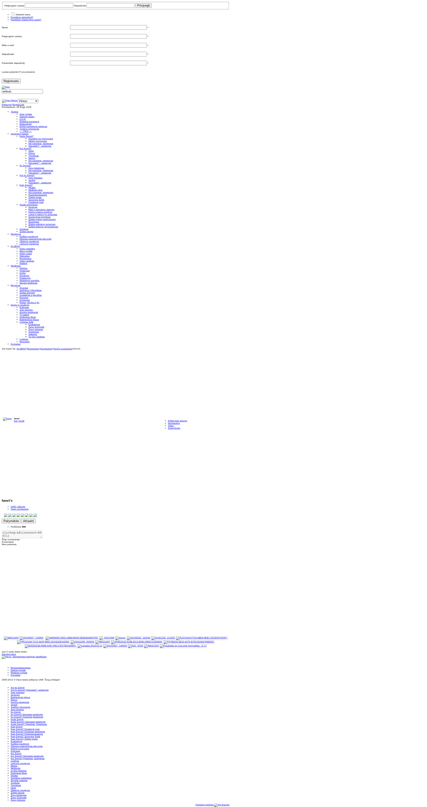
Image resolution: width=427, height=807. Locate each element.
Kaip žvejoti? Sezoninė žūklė (25, 736)
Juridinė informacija (20, 707)
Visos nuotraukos (19, 509)
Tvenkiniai (16, 785)
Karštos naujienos (20, 744)
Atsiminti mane (23, 14)
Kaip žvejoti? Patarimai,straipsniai (28, 731)
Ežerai (14, 700)
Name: (5, 27)
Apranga (15, 695)
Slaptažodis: (8, 54)
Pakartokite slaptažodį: (13, 63)
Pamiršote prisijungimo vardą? (26, 19)
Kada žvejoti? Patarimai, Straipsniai (29, 724)
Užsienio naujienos (20, 790)
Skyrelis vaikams (19, 780)
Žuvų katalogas (18, 795)
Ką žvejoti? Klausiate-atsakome (27, 714)
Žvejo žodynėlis (18, 797)
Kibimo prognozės (20, 748)
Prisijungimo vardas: (12, 36)
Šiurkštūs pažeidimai (21, 778)
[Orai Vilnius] (9, 100)
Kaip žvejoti (16, 726)
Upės (13, 788)
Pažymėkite (11, 521)
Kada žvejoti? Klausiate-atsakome (28, 722)
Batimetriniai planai (20, 697)
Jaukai (14, 704)
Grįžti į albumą (18, 506)
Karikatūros (16, 741)
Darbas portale (18, 670)
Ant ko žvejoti (17, 687)
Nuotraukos (33, 348)
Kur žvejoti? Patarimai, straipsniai (27, 758)
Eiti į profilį (19, 421)
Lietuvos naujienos (20, 763)
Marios (14, 766)
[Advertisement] (116, 381)
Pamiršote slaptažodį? (22, 17)
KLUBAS (21, 348)
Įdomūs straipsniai (20, 702)
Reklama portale (19, 672)
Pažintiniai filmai (19, 773)
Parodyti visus (9, 654)
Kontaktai (15, 675)
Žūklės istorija (17, 792)
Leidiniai (15, 761)
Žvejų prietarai (18, 800)
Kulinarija (15, 751)
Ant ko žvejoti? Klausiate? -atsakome (30, 690)
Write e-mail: (8, 45)
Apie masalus (17, 692)
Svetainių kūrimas (204, 804)
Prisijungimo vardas (14, 5)
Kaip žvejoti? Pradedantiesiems (27, 734)
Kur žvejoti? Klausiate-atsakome (27, 756)
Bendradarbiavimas (20, 667)
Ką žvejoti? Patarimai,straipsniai (27, 717)
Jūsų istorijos (17, 709)
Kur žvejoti (16, 753)
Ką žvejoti (16, 712)
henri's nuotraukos (62, 348)
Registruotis (11, 81)
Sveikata (15, 783)
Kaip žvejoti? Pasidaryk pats (25, 729)
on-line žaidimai (18, 770)
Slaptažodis (80, 5)
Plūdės (14, 775)
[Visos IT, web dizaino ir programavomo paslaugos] (222, 804)
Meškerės (15, 768)
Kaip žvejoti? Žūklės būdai (24, 739)
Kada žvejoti (17, 719)
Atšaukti (28, 521)
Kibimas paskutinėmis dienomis (26, 746)
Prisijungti (7, 104)
